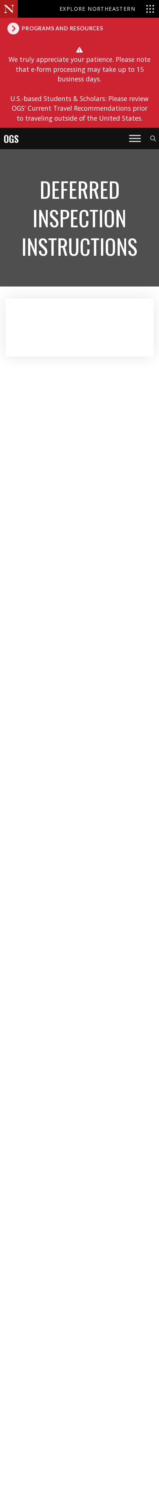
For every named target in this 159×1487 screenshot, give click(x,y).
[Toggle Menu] (135, 138)
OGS (11, 138)
